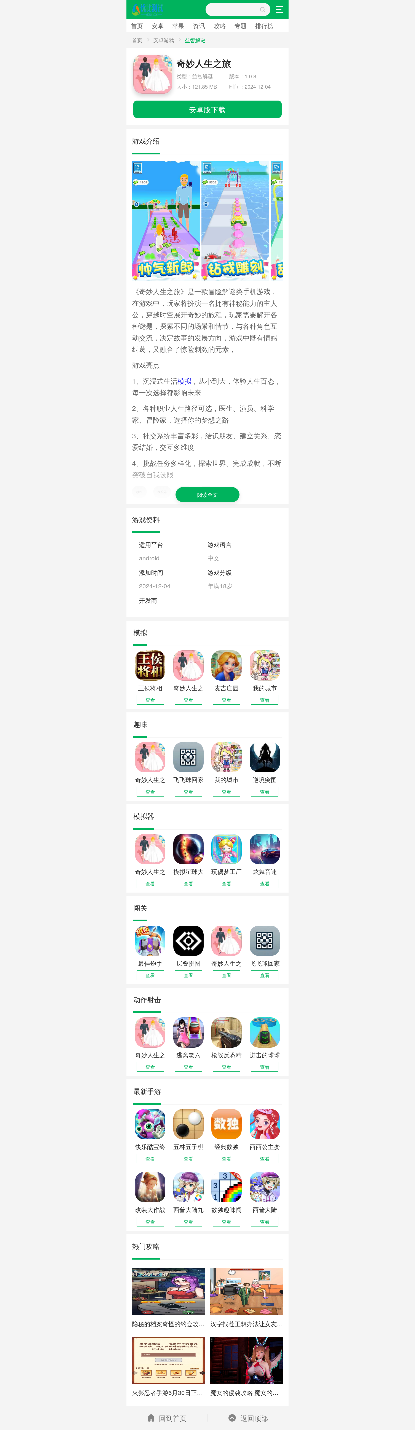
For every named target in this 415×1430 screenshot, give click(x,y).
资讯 (94, 38)
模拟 (184, 381)
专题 (241, 25)
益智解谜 (195, 40)
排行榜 (264, 25)
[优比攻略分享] (148, 10)
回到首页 (173, 1418)
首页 (12, 38)
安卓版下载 (207, 109)
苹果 (67, 38)
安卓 (40, 38)
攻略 (121, 38)
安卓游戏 (163, 40)
